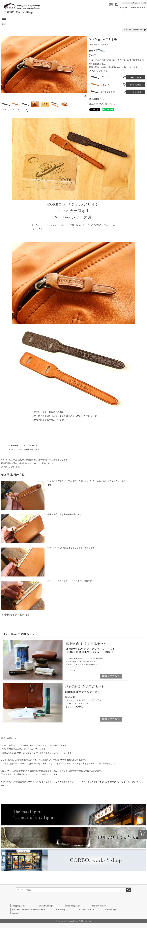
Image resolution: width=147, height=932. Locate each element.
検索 (128, 890)
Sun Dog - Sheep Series (134, 30)
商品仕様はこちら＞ (98, 99)
